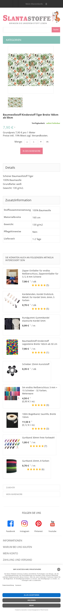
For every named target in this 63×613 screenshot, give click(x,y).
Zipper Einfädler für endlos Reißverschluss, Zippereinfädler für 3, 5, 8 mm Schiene (40, 273)
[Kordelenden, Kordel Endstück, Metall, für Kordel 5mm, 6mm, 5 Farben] (12, 300)
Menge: (18, 141)
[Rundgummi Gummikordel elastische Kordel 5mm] (12, 324)
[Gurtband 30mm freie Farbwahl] (12, 443)
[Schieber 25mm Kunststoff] (12, 370)
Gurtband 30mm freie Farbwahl (38, 437)
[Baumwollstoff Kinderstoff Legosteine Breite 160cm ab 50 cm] (12, 347)
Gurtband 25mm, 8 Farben (35, 460)
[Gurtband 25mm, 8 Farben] (12, 467)
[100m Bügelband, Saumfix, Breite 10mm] (12, 420)
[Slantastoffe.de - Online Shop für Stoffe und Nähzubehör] (31, 17)
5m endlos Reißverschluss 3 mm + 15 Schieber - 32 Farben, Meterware (39, 390)
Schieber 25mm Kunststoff (35, 364)
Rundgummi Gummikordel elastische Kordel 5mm (35, 319)
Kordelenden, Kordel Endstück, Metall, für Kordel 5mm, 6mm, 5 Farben (38, 297)
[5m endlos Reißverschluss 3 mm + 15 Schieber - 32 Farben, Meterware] (12, 393)
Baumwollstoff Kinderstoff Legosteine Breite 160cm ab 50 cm (39, 342)
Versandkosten (39, 135)
